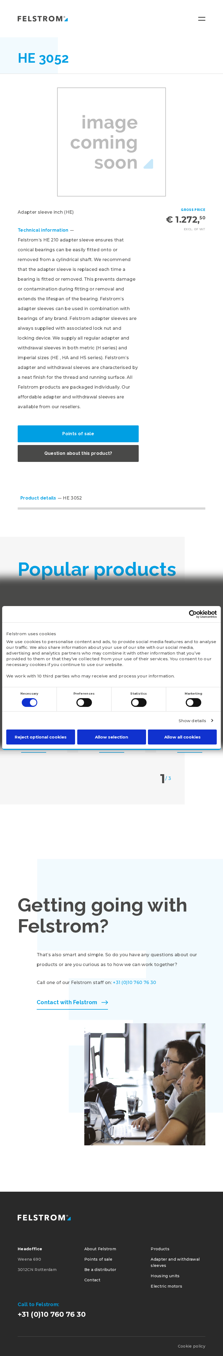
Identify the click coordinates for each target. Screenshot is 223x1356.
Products (160, 1248)
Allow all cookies (182, 737)
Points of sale (78, 433)
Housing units (165, 1275)
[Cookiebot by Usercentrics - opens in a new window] (193, 614)
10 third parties (53, 675)
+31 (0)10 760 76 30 (134, 982)
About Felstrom (100, 1248)
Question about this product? (78, 453)
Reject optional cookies (41, 737)
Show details (192, 720)
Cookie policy (191, 1346)
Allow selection (111, 737)
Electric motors (166, 1286)
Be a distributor (100, 1269)
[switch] (84, 702)
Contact (92, 1280)
